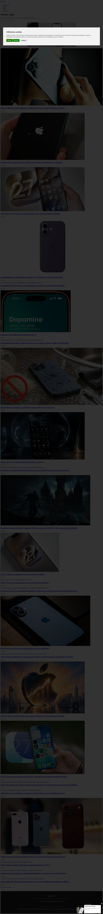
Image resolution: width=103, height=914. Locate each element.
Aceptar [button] (9, 40)
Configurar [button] (23, 40)
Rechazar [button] (16, 40)
